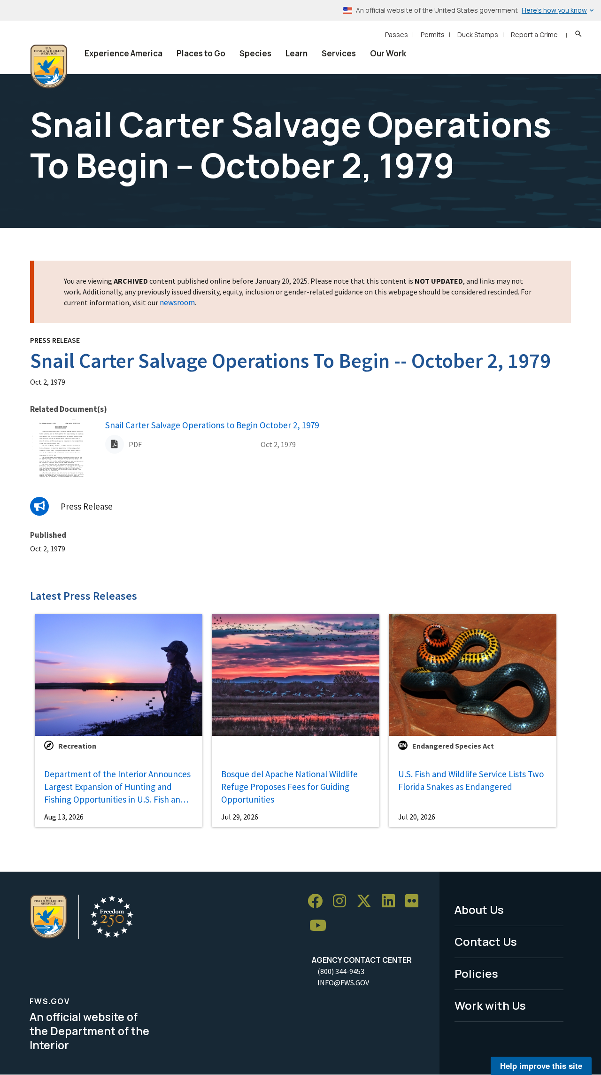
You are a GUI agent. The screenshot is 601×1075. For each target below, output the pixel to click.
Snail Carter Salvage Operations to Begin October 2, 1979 (212, 425)
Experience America (123, 53)
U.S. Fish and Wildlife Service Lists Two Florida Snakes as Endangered (471, 780)
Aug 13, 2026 (64, 816)
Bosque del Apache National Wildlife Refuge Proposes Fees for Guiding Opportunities (289, 786)
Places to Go (201, 53)
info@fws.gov (343, 982)
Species (255, 53)
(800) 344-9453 (340, 971)
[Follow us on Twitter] (367, 901)
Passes (396, 34)
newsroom (177, 302)
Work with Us (490, 1005)
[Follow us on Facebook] (318, 901)
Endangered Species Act (453, 745)
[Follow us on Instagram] (343, 901)
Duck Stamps (477, 34)
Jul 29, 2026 (239, 816)
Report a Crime (534, 34)
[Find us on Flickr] (415, 901)
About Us (479, 909)
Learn (296, 53)
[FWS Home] (49, 66)
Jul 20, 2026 (416, 816)
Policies (476, 973)
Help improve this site (541, 1065)
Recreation (77, 745)
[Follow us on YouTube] (321, 926)
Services (339, 53)
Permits (433, 34)
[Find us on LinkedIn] (391, 901)
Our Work (388, 53)
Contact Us (486, 941)
